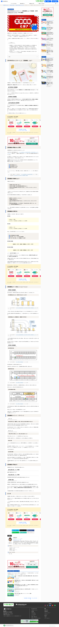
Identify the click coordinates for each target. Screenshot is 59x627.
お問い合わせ (33, 612)
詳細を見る (11, 124)
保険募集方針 (46, 611)
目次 (9, 56)
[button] (48, 1)
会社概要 (32, 611)
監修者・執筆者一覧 (34, 616)
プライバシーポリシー (47, 612)
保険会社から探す (31, 3)
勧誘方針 (46, 615)
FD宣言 (45, 616)
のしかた (26, 307)
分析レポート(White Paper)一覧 (35, 618)
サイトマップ (33, 615)
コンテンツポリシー (47, 618)
